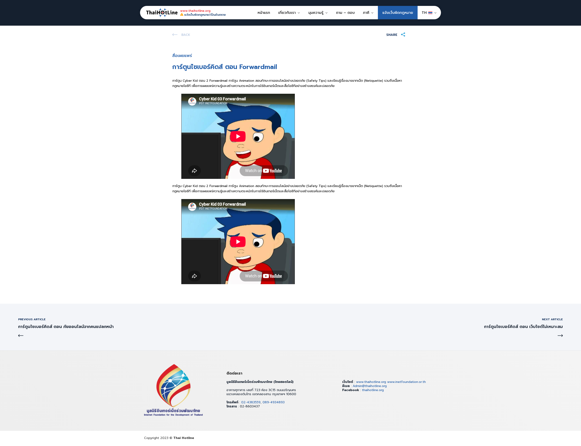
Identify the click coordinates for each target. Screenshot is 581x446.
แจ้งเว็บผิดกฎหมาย (397, 12)
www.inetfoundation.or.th (406, 381)
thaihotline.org (373, 390)
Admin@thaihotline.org (370, 386)
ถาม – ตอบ (345, 12)
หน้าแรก (264, 12)
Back (185, 34)
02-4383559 (251, 402)
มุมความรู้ (315, 12)
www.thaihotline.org (371, 381)
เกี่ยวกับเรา (287, 12)
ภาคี (366, 12)
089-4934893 (274, 402)
